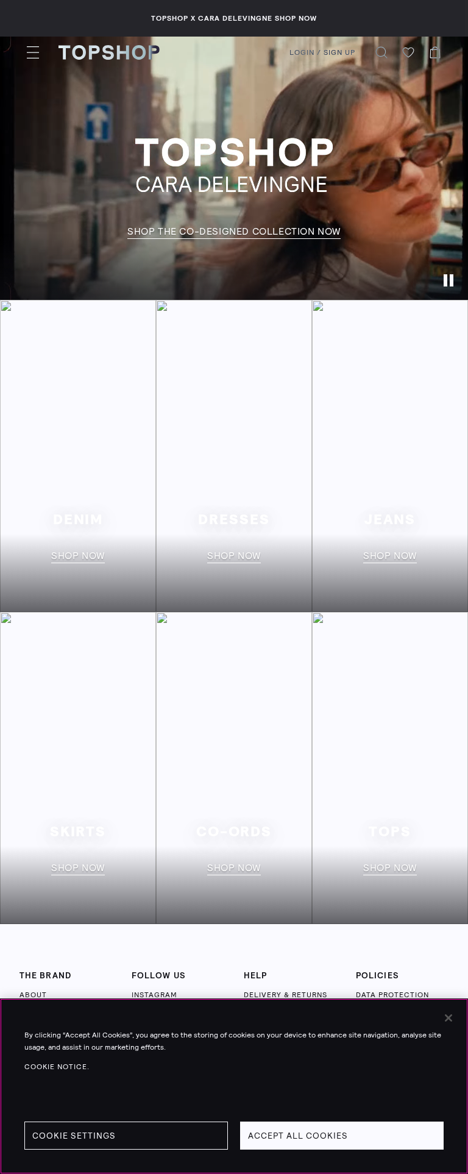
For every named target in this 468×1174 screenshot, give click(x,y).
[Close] (448, 1018)
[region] (234, 1086)
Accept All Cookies (298, 1135)
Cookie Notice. (57, 1067)
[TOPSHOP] (109, 52)
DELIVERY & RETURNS (285, 995)
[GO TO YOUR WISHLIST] (408, 52)
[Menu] (33, 52)
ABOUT (33, 995)
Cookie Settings (74, 1135)
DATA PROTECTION (392, 995)
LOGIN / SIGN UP (322, 52)
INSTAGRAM (154, 995)
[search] (381, 52)
